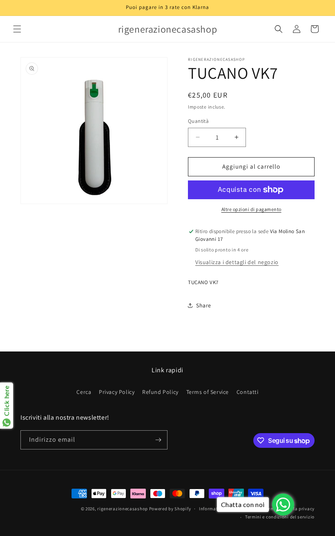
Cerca (83, 392)
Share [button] (203, 305)
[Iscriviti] (158, 439)
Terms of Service (207, 392)
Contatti (248, 392)
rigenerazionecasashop (122, 509)
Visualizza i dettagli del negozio (237, 262)
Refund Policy (160, 392)
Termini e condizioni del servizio (280, 517)
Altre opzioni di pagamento (251, 209)
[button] (17, 29)
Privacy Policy (116, 392)
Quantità (198, 121)
